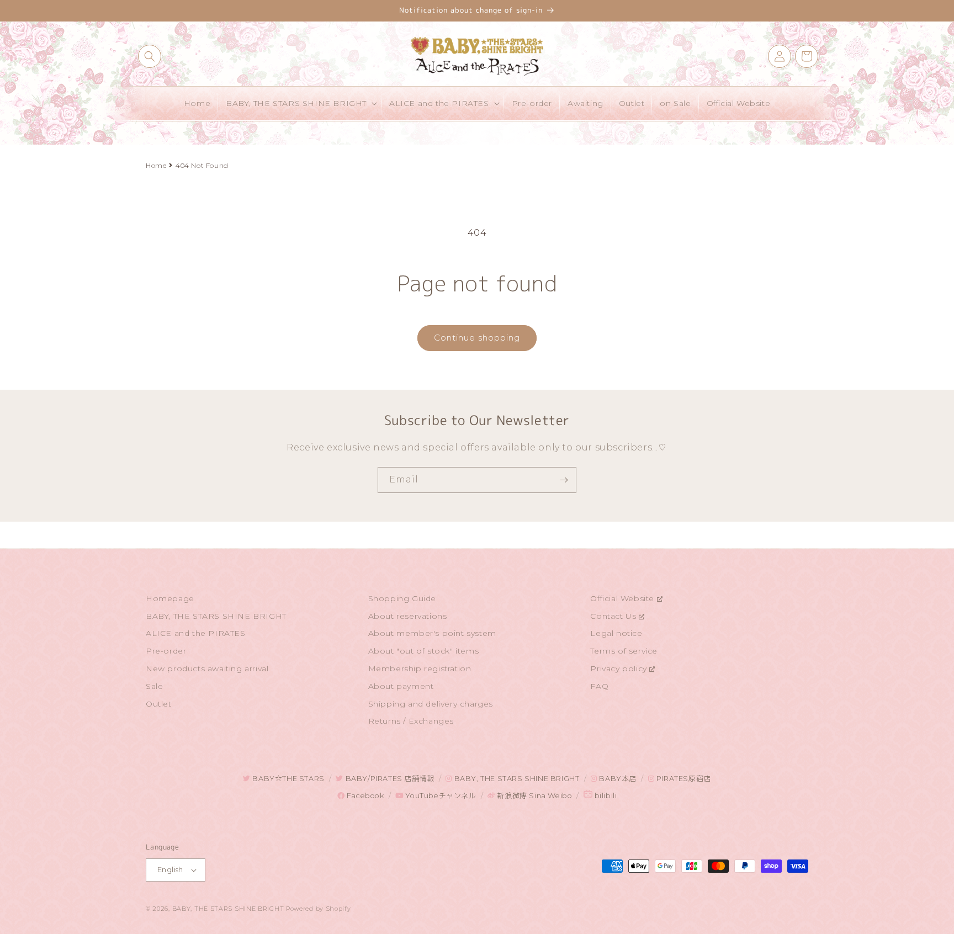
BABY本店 (617, 778)
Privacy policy (619, 668)
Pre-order (166, 651)
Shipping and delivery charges (430, 704)
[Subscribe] (564, 480)
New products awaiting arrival (207, 668)
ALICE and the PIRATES (196, 633)
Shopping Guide (402, 598)
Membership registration (419, 668)
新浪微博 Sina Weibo (533, 796)
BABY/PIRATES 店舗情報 (388, 778)
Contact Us (614, 616)
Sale (154, 686)
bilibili (604, 796)
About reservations (407, 616)
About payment (401, 686)
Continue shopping (477, 337)
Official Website (623, 598)
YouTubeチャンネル (440, 796)
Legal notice (616, 633)
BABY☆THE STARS (288, 778)
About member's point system (432, 633)
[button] (149, 56)
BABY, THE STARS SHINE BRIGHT (216, 616)
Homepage (170, 598)
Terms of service (624, 651)
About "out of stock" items (423, 651)
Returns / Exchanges (411, 721)
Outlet (159, 704)
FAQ (599, 686)
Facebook (364, 796)
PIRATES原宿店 (682, 778)
